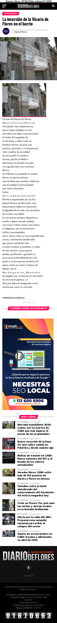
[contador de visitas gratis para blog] (28, 618)
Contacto (28, 576)
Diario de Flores (20, 32)
